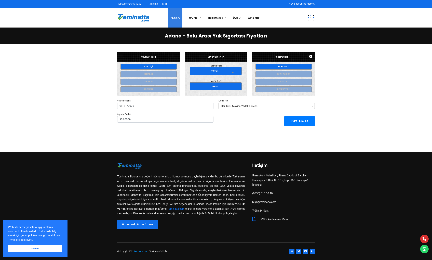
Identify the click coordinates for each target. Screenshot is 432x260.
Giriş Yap (254, 18)
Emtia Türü (223, 100)
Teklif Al (175, 17)
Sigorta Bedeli (124, 114)
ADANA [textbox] (215, 71)
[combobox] (216, 70)
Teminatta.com (175, 208)
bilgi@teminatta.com (129, 4)
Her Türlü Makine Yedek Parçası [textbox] (239, 106)
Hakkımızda (215, 18)
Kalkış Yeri (216, 65)
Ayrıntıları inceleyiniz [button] (21, 239)
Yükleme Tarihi (124, 100)
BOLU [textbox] (215, 86)
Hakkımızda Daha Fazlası (137, 224)
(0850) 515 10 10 (159, 4)
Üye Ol (237, 18)
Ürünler (193, 18)
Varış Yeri (216, 81)
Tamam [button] (35, 248)
